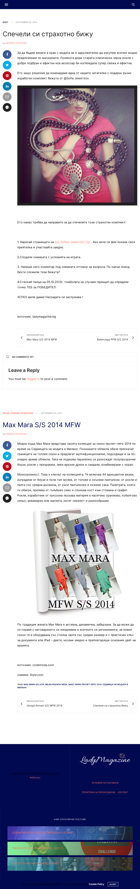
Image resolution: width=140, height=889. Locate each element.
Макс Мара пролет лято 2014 (84, 684)
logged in (33, 379)
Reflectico (35, 777)
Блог (5, 22)
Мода (6, 413)
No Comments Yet (23, 357)
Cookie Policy (96, 884)
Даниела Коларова (16, 43)
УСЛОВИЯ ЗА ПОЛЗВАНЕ (105, 782)
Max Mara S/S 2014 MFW (42, 425)
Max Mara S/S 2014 (34, 684)
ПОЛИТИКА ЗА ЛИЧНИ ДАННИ (98, 792)
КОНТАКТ (123, 792)
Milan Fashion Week (56, 684)
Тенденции (26, 413)
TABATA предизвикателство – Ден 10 (37, 848)
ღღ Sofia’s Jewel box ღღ (72, 242)
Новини (14, 413)
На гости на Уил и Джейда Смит (35, 863)
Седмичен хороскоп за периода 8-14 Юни (42, 832)
